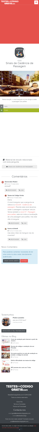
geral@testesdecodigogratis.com (21, 413)
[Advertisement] (19, 24)
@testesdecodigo (21, 415)
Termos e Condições (19, 404)
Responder (11, 190)
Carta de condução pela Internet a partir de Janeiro (24, 339)
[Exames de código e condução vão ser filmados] (5, 348)
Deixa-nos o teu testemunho (14, 331)
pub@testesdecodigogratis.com (19, 421)
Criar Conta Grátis (11, 261)
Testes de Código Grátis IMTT (9, 2)
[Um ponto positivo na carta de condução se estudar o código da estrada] (5, 355)
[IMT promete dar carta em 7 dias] (5, 369)
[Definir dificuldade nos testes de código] (5, 362)
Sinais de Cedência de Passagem (20, 167)
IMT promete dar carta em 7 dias (21, 367)
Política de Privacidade (19, 406)
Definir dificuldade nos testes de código (23, 360)
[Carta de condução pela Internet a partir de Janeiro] (5, 341)
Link (22, 190)
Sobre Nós (19, 402)
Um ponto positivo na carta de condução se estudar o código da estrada (24, 354)
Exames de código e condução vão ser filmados (22, 347)
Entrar (24, 261)
